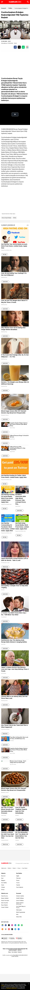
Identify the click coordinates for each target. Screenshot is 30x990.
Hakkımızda (3, 868)
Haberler (3, 873)
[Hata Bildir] (15, 955)
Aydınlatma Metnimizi (11, 988)
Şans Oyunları (4, 902)
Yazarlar (18, 885)
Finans (17, 880)
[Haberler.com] (6, 863)
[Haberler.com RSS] (2, 929)
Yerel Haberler (19, 887)
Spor (2, 878)
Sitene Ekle (19, 916)
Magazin (3, 880)
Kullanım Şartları (20, 896)
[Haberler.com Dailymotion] (18, 929)
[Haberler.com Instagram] (12, 925)
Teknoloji (18, 878)
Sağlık (17, 876)
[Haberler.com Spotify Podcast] (22, 925)
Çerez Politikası (20, 900)
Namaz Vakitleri (5, 898)
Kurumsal (18, 893)
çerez (2, 985)
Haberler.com (4, 893)
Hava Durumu (4, 896)
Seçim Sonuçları (5, 900)
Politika (10, 8)
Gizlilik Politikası (20, 898)
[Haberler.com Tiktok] (12, 929)
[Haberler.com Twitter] (9, 925)
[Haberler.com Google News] (2, 925)
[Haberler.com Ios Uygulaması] (4, 938)
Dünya (2, 889)
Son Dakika (4, 882)
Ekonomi (3, 876)
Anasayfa (3, 8)
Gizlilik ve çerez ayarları (8, 955)
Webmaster (19, 910)
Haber (9, 952)
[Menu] (2, 2)
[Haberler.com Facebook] (5, 925)
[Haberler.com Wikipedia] (5, 929)
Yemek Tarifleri (4, 907)
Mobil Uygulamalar (20, 912)
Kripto (2, 885)
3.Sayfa (3, 887)
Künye (19, 868)
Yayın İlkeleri (24, 868)
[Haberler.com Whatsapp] (18, 925)
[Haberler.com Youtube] (9, 929)
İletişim (14, 868)
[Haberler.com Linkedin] (15, 925)
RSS (17, 914)
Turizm (18, 882)
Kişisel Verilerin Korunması (20, 903)
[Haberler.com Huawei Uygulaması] (19, 938)
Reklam (9, 868)
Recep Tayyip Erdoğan (6, 217)
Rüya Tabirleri (4, 905)
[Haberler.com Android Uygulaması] (12, 938)
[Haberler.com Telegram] (15, 929)
